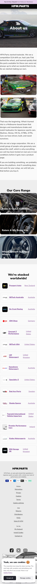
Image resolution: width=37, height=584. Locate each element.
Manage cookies (25, 578)
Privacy (18, 493)
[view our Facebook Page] (11, 550)
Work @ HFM (18, 521)
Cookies (18, 496)
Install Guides (18, 533)
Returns (18, 511)
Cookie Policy (8, 573)
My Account (19, 529)
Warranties (18, 489)
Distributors (18, 514)
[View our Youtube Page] (25, 550)
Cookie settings (18, 503)
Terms (18, 500)
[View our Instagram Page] (18, 550)
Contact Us (18, 536)
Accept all (9, 578)
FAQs (18, 518)
